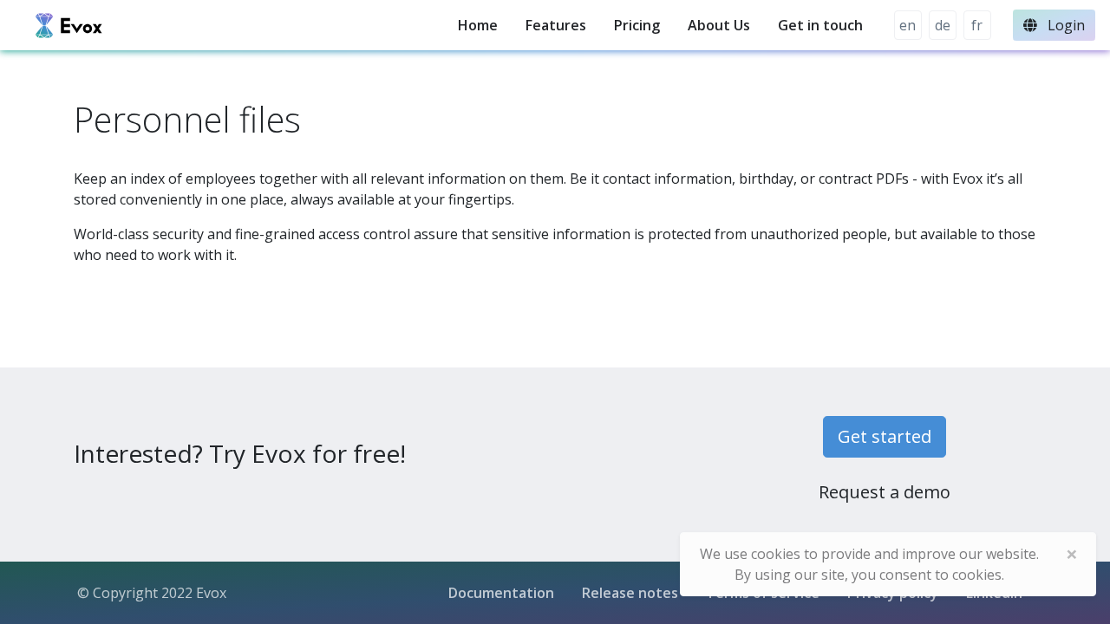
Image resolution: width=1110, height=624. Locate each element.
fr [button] (977, 25)
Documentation (501, 592)
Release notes (630, 592)
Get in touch (820, 25)
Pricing (637, 25)
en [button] (907, 25)
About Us (719, 25)
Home (478, 25)
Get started (884, 436)
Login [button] (1064, 25)
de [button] (942, 25)
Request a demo (884, 492)
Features (556, 25)
